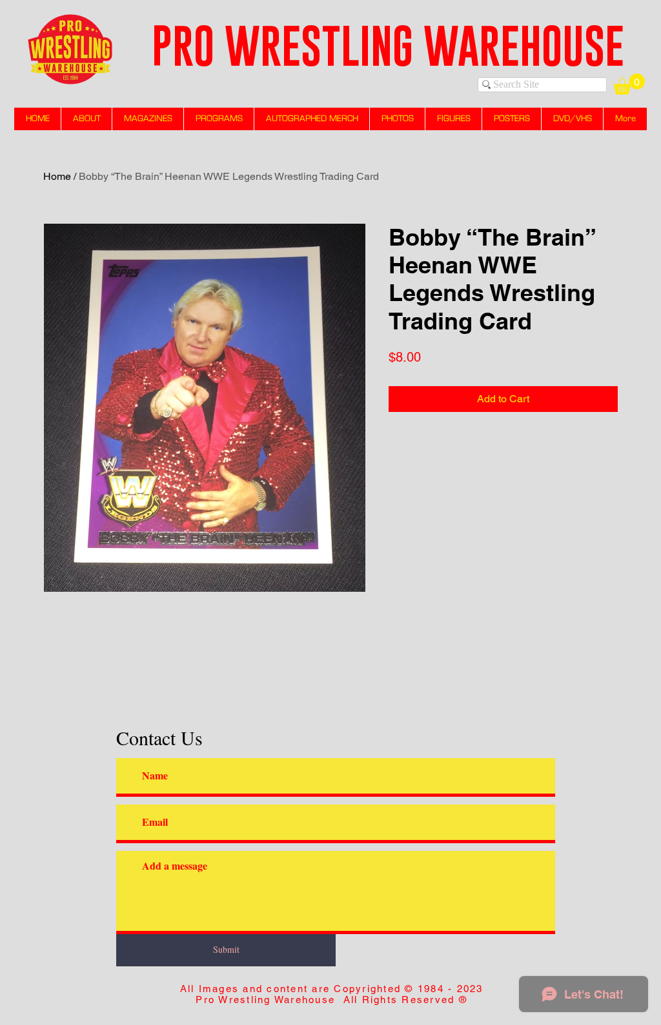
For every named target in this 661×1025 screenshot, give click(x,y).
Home (57, 176)
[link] (629, 84)
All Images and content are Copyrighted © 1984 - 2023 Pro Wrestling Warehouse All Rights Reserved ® (331, 994)
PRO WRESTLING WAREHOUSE (388, 45)
